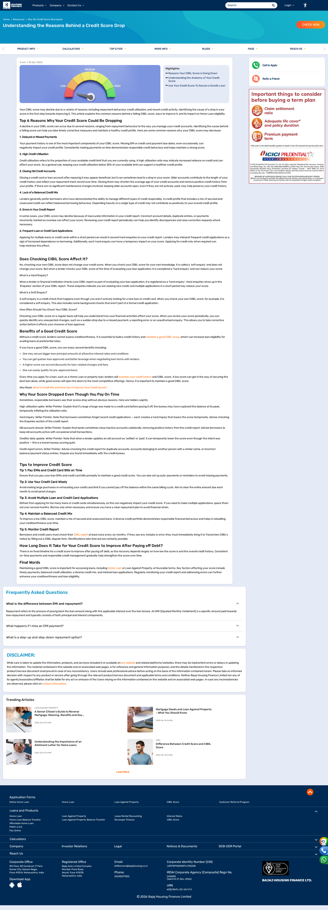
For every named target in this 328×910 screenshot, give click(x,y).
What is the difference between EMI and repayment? (44, 603)
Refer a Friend (271, 78)
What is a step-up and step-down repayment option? (44, 637)
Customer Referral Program (234, 802)
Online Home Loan (19, 802)
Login (288, 5)
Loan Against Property (126, 802)
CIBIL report (81, 534)
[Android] (11, 885)
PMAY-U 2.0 (15, 827)
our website (128, 662)
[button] (305, 5)
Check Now (310, 24)
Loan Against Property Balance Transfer (83, 819)
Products (38, 5)
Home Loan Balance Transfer (25, 819)
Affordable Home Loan (21, 823)
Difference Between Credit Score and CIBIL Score (183, 745)
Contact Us (74, 5)
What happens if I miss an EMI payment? (35, 626)
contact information (54, 683)
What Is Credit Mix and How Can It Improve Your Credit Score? (70, 387)
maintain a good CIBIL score (162, 337)
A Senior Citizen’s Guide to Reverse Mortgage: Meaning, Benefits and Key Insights (58, 713)
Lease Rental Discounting (128, 816)
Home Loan (115, 568)
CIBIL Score (173, 802)
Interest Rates (174, 816)
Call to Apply (270, 65)
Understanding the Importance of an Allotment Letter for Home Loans (58, 743)
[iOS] (19, 885)
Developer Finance (124, 819)
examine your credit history (135, 376)
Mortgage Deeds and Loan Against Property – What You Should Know (184, 711)
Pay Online (15, 830)
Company (56, 5)
